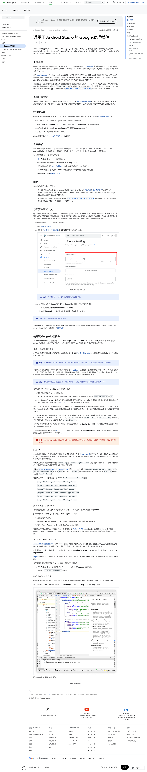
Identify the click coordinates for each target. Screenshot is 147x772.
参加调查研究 (131, 741)
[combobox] (94, 2)
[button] (13, 39)
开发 (50, 2)
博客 (30, 747)
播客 (30, 750)
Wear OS (71, 734)
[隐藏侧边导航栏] (24, 768)
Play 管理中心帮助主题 (51, 230)
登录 (143, 2)
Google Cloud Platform (87, 758)
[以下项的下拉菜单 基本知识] (29, 2)
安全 (30, 738)
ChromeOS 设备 (73, 738)
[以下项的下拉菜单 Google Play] (71, 2)
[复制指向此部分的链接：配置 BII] (42, 450)
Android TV (72, 744)
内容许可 (48, 694)
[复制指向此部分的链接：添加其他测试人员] (55, 209)
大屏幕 (70, 731)
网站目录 (87, 190)
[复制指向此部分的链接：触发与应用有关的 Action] (58, 506)
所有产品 (101, 758)
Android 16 (91, 734)
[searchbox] (13, 17)
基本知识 (24, 2)
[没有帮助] (117, 30)
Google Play (64, 2)
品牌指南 (46, 767)
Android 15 (91, 738)
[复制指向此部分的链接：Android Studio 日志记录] (58, 539)
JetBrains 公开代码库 (52, 136)
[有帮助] (114, 30)
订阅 (124, 767)
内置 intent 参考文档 (83, 101)
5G (50, 747)
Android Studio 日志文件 (42, 544)
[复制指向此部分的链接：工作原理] (45, 62)
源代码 (31, 741)
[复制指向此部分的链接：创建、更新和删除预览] (55, 349)
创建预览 (60, 328)
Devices (16, 10)
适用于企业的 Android (36, 734)
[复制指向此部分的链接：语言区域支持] (50, 97)
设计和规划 (38, 2)
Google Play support (133, 738)
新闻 (30, 744)
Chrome (63, 758)
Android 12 (91, 747)
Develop (6, 10)
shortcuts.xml (88, 66)
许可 (39, 767)
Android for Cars (73, 741)
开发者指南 (111, 734)
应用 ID (75, 370)
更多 (77, 2)
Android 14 (91, 741)
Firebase (73, 758)
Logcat (36, 557)
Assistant (27, 10)
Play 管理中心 (57, 166)
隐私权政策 (52, 744)
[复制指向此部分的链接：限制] (40, 182)
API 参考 (110, 738)
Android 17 (91, 731)
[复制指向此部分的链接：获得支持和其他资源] (53, 576)
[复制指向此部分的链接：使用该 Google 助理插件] (62, 336)
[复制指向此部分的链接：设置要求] (45, 144)
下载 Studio (111, 741)
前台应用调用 (97, 190)
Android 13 (91, 744)
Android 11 (91, 750)
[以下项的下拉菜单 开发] (55, 2)
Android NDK (112, 744)
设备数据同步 (55, 173)
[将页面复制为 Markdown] (42, 42)
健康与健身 (52, 738)
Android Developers (39, 30)
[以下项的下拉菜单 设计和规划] (44, 2)
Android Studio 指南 (114, 731)
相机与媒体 (52, 741)
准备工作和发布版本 (84, 353)
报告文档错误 (131, 734)
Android (31, 731)
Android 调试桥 (78, 529)
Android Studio (133, 2)
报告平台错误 (131, 731)
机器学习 (51, 734)
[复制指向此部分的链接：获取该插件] (47, 112)
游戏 (50, 731)
